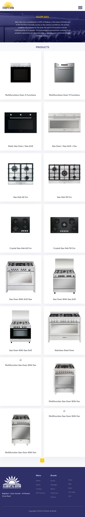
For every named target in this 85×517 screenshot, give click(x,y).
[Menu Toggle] (80, 7)
